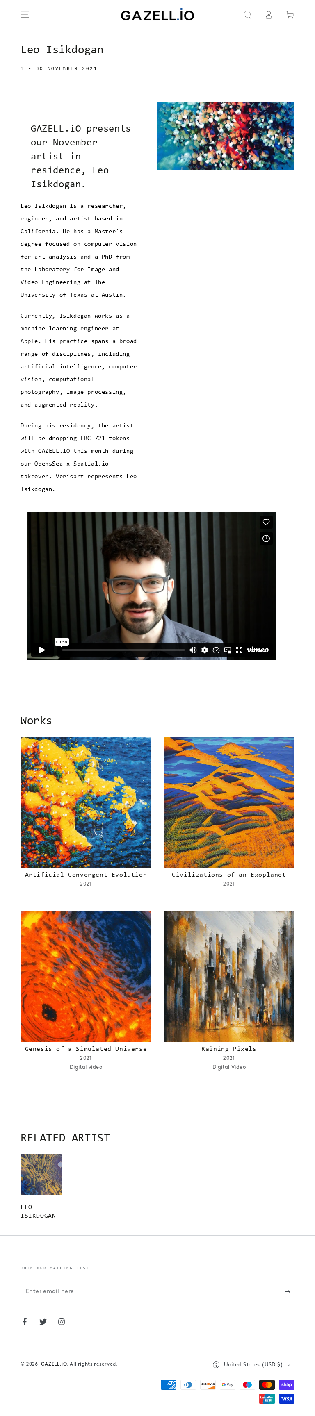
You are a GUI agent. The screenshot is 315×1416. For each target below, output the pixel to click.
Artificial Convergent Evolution (86, 875)
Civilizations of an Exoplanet (229, 875)
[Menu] (25, 15)
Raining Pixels (228, 1049)
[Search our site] (247, 15)
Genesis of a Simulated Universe (86, 1049)
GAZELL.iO (54, 1364)
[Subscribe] (289, 1292)
